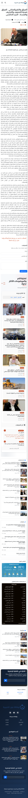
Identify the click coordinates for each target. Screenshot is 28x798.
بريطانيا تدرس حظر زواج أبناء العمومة (12, 497)
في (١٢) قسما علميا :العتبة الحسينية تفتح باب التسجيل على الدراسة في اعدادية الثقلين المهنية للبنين (14, 436)
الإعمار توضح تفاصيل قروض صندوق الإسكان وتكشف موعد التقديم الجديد (11, 513)
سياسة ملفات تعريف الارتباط (16, 793)
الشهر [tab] (15, 297)
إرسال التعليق (23, 271)
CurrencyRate (23, 625)
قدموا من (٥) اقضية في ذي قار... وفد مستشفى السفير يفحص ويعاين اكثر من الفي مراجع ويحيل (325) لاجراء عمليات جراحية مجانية (14, 346)
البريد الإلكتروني (24, 256)
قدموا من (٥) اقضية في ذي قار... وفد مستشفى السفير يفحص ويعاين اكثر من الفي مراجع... (11, 463)
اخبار (21, 720)
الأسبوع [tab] (19, 297)
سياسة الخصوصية (8, 791)
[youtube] (14, 712)
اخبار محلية (21, 722)
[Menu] (2, 2)
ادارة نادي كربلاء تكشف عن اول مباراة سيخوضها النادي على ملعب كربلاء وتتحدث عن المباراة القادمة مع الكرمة (14, 320)
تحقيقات (7, 720)
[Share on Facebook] (25, 25)
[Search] (5, 2)
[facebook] (17, 712)
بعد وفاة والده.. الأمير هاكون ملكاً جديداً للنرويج (12, 503)
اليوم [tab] (23, 297)
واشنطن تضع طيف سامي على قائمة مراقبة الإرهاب (15, 415)
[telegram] (10, 712)
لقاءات (7, 722)
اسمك (26, 251)
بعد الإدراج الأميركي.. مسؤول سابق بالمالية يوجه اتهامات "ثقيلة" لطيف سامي (14, 370)
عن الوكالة (22, 791)
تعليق (26, 261)
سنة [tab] (12, 297)
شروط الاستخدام (16, 791)
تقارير (21, 725)
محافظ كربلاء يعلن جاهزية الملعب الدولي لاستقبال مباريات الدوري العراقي (12, 485)
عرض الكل (4, 283)
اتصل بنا (8, 793)
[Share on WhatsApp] (22, 25)
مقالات (22, 22)
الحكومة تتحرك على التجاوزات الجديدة (15, 393)
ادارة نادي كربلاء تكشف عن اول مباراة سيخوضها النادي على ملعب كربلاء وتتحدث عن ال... (11, 470)
